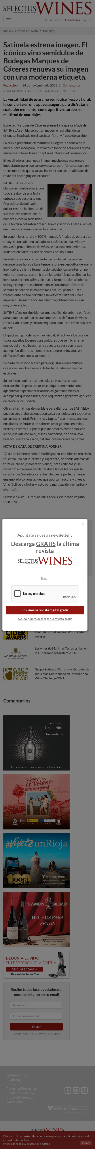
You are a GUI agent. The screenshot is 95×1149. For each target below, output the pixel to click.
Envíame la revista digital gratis (45, 610)
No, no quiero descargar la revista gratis (45, 619)
